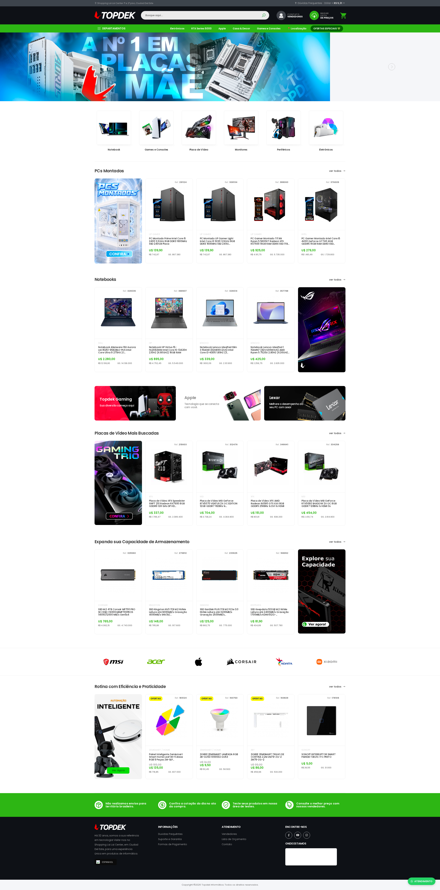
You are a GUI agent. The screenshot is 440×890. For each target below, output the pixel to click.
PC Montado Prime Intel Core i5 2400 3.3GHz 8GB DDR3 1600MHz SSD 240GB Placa (168, 241)
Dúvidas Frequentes (309, 3)
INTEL (304, 234)
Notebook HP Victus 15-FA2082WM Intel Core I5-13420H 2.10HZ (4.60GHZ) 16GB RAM (168, 350)
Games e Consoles (268, 28)
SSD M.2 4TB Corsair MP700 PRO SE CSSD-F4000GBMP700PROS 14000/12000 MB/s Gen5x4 (116, 612)
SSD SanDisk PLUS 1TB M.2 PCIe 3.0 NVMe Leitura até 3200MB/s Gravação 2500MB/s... (219, 612)
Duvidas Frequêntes (170, 834)
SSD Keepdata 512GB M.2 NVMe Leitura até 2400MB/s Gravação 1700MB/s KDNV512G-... (270, 612)
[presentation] (48, 66)
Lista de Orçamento (234, 839)
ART (253, 750)
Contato (227, 844)
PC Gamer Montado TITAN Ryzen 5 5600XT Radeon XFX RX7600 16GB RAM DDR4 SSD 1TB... (270, 241)
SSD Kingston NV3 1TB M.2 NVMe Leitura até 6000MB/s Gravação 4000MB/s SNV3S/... (168, 612)
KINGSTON (154, 605)
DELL (100, 343)
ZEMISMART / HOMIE (159, 750)
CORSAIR (103, 605)
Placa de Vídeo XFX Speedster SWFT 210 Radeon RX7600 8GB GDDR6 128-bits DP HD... (167, 503)
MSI (202, 496)
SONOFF (305, 750)
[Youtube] (297, 835)
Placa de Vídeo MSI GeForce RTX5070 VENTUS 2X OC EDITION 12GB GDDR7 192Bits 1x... (218, 503)
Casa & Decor (241, 28)
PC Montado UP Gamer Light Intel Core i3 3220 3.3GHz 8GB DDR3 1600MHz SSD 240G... (217, 241)
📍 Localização (296, 28)
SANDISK (204, 605)
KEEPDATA (256, 605)
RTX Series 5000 (201, 28)
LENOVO (204, 343)
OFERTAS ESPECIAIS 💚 (326, 28)
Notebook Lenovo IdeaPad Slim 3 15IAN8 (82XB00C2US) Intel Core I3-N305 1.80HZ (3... (218, 350)
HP (150, 343)
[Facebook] (288, 835)
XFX (151, 496)
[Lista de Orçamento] (343, 15)
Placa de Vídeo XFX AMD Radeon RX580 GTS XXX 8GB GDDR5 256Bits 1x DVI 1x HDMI (267, 503)
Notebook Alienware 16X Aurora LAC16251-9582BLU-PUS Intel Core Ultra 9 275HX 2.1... (117, 350)
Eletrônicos (177, 28)
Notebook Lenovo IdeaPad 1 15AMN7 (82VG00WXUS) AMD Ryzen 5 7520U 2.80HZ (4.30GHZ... (270, 350)
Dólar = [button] (333, 3)
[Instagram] (306, 835)
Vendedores (229, 834)
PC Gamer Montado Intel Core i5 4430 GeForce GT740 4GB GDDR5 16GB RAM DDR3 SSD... (320, 241)
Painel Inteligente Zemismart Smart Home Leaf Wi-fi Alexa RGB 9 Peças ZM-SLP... (166, 757)
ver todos (335, 171)
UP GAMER (154, 234)
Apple (222, 28)
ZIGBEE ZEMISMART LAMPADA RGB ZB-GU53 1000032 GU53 (219, 755)
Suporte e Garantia (170, 839)
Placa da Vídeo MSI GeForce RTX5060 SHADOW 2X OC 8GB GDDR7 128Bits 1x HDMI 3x (319, 503)
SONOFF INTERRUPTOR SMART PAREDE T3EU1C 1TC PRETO (318, 755)
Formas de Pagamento (172, 844)
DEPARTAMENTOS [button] (113, 28)
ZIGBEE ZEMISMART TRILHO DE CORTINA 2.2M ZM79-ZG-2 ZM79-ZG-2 (267, 757)
